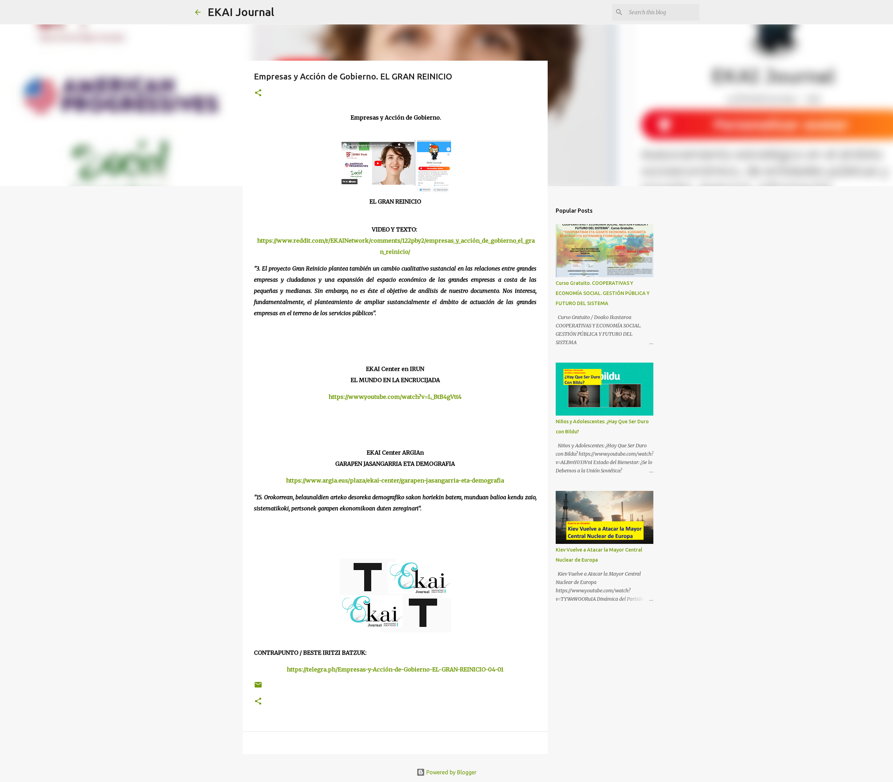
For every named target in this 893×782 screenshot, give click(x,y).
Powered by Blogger (450, 772)
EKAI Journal (241, 12)
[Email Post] (258, 687)
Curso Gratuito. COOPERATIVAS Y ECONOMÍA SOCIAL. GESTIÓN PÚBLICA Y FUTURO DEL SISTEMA (603, 293)
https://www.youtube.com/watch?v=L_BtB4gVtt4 (395, 396)
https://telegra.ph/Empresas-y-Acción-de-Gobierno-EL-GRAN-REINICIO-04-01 (395, 669)
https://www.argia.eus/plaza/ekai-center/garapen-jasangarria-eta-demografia (395, 480)
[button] (258, 93)
